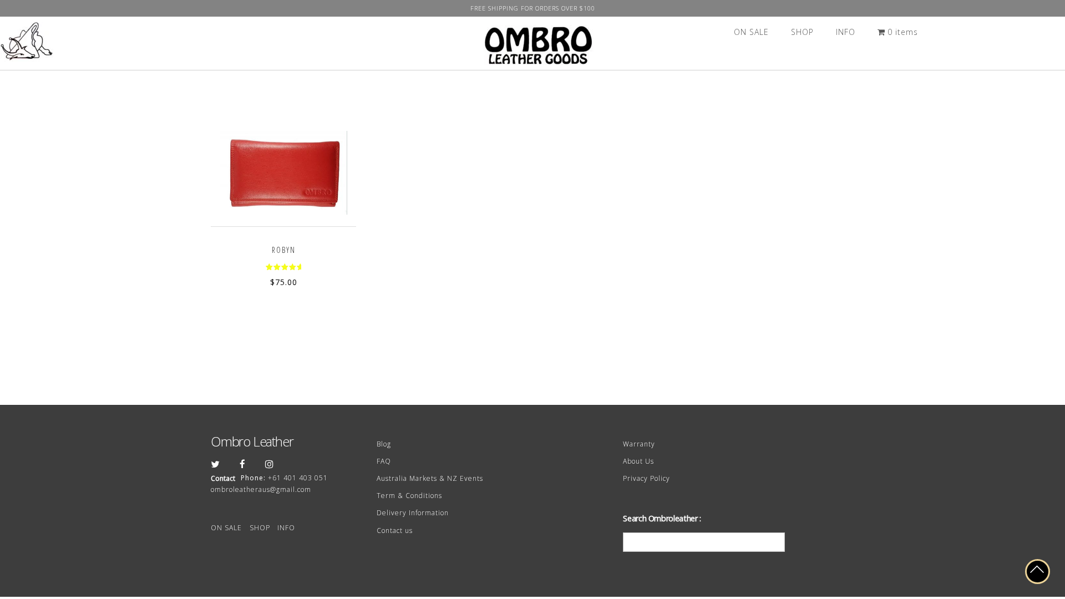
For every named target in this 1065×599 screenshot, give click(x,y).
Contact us (395, 530)
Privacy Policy (646, 478)
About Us (638, 461)
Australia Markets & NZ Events (430, 478)
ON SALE (751, 32)
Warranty (639, 444)
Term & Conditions (409, 495)
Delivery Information (413, 512)
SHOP (802, 32)
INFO (845, 32)
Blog (384, 444)
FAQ (384, 461)
